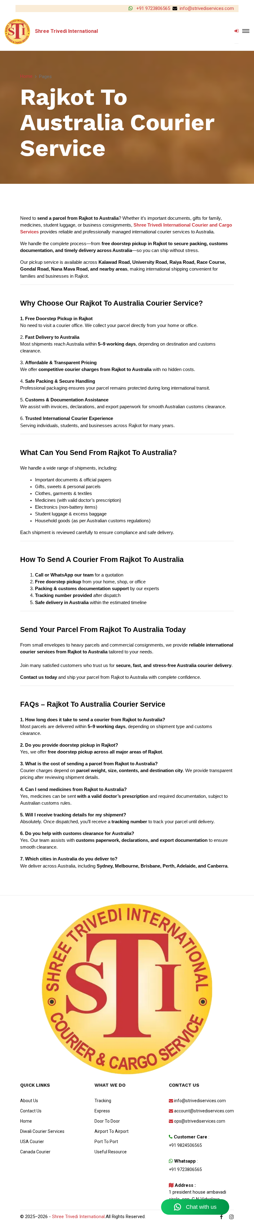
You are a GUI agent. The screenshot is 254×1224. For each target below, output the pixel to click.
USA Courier (32, 1141)
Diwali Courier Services (42, 1131)
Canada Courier (35, 1151)
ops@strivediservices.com (199, 1121)
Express (102, 1110)
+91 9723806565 (152, 8)
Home (26, 76)
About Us (29, 1100)
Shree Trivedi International (78, 1216)
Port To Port (106, 1141)
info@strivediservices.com (207, 8)
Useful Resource (110, 1151)
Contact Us (31, 1110)
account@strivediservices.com (204, 1110)
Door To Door (107, 1121)
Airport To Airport (111, 1131)
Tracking (102, 1100)
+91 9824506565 (185, 1145)
